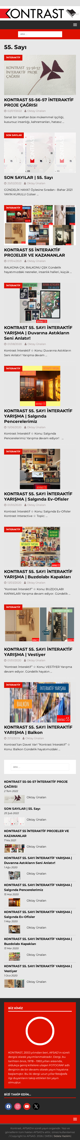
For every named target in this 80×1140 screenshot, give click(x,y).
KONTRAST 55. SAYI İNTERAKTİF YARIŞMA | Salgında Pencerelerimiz (38, 416)
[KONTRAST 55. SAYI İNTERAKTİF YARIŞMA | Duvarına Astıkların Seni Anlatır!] (40, 303)
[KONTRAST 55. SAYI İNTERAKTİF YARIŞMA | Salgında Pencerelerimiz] (40, 386)
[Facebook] (8, 1106)
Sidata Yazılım (62, 1136)
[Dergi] (40, 16)
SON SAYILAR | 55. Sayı (28, 177)
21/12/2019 (13, 738)
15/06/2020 (14, 427)
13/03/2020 (14, 582)
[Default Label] (26, 1106)
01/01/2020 (14, 660)
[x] (36, 1106)
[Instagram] (17, 1106)
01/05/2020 (14, 505)
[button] (74, 24)
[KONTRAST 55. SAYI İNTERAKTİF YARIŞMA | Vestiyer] (40, 624)
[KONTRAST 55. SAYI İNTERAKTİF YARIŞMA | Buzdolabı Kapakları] (40, 547)
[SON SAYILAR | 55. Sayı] (40, 153)
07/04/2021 (14, 261)
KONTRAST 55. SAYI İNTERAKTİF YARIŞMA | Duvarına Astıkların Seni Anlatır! (38, 333)
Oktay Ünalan (36, 110)
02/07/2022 (14, 110)
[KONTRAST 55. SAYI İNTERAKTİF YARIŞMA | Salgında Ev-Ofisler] (40, 469)
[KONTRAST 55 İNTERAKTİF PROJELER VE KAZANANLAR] (40, 225)
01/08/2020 (14, 344)
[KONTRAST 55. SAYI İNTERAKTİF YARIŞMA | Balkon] (40, 702)
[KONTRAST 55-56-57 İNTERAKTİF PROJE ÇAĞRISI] (40, 75)
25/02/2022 (14, 183)
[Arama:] (40, 34)
